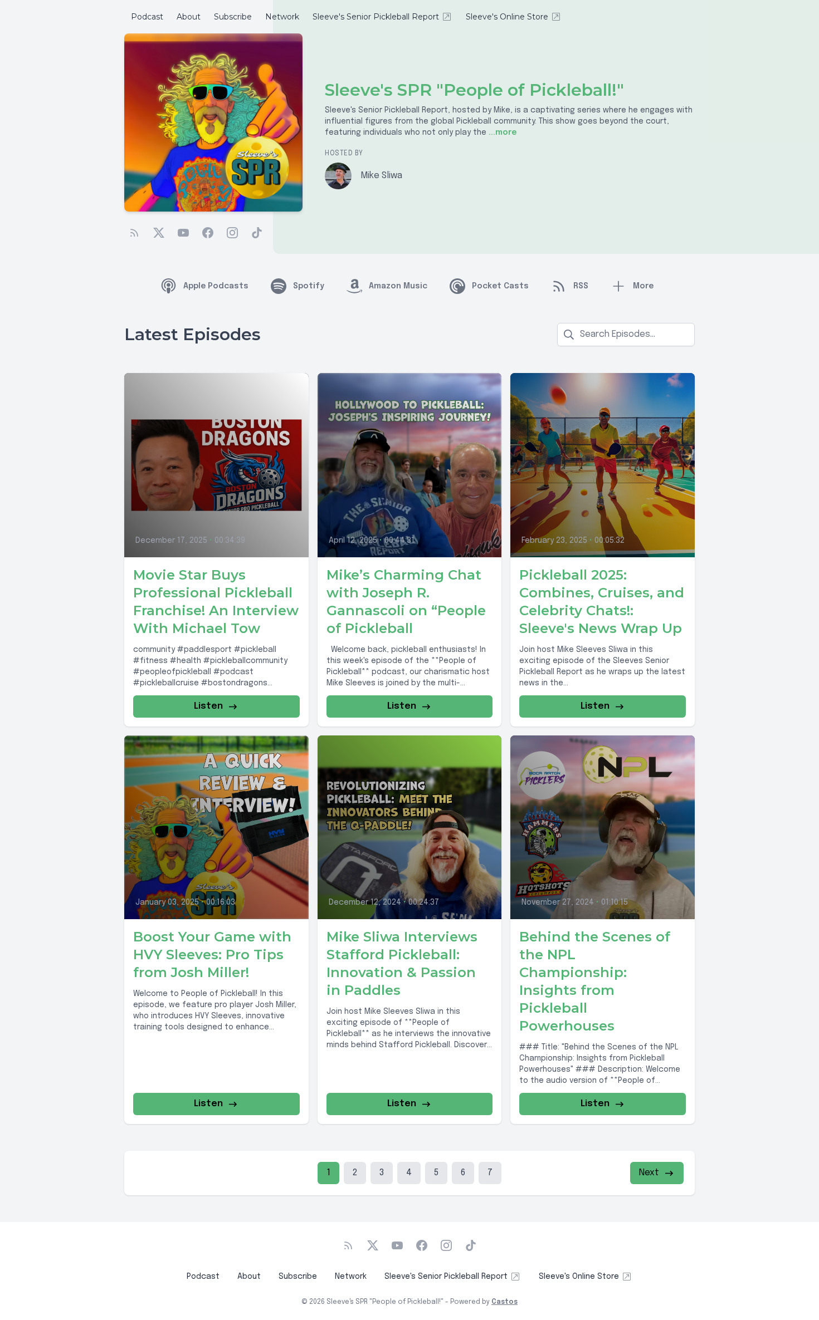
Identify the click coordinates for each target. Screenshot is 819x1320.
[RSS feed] (134, 233)
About (189, 17)
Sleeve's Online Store (507, 17)
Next (649, 1172)
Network (282, 17)
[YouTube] (183, 233)
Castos (504, 1302)
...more (501, 132)
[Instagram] (232, 233)
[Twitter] (159, 233)
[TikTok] (257, 233)
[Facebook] (208, 233)
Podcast (147, 17)
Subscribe (233, 17)
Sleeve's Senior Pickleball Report (376, 17)
